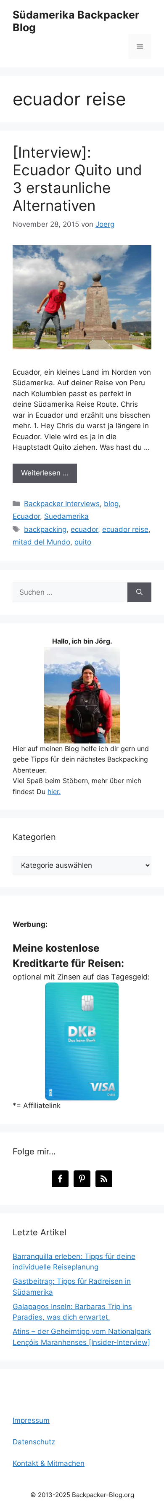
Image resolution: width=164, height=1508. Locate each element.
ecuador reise (125, 529)
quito (82, 542)
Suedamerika (66, 516)
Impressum (31, 1420)
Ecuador (26, 516)
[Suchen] (139, 592)
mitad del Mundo (41, 542)
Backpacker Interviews (62, 503)
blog (111, 503)
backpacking (45, 529)
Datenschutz (34, 1442)
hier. (54, 791)
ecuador (84, 529)
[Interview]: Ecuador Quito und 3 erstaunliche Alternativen (77, 178)
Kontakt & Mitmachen (49, 1463)
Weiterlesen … (45, 473)
